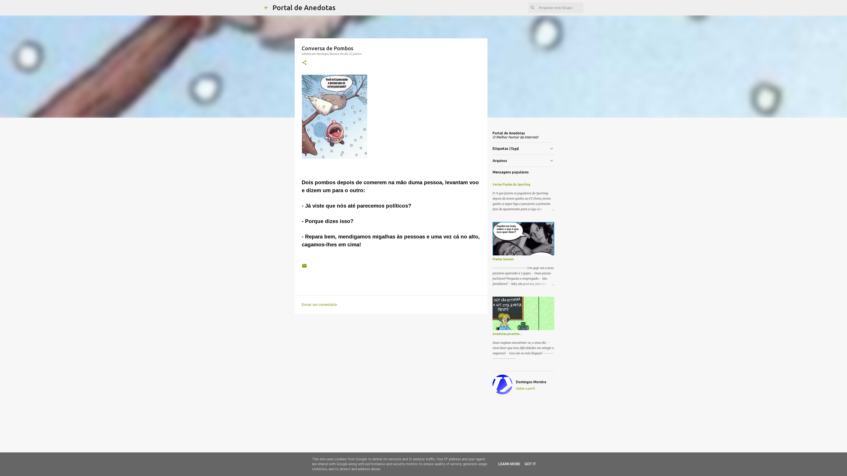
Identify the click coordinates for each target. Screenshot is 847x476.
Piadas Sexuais (503, 259)
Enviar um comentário (319, 305)
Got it (530, 464)
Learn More (509, 464)
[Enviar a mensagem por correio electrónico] (304, 267)
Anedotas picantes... (507, 334)
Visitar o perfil (525, 388)
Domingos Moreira (531, 382)
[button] (304, 63)
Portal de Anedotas (303, 7)
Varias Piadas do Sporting (511, 184)
